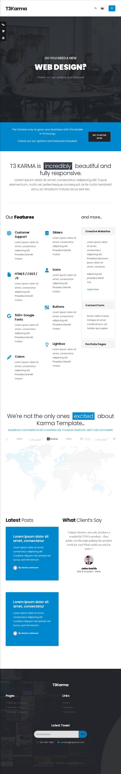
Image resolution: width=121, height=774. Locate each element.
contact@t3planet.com (72, 742)
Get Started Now (99, 137)
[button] (102, 8)
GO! (83, 734)
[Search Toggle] (95, 8)
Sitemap (68, 707)
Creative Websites (97, 231)
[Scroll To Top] (115, 770)
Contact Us (69, 712)
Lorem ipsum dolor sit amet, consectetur (31, 538)
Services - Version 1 (17, 702)
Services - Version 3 (18, 712)
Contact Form (94, 305)
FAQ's (67, 702)
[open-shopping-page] (3, 31)
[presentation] (8, 69)
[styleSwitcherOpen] (3, 24)
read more (93, 289)
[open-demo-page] (3, 38)
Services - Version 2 (18, 707)
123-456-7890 (47, 742)
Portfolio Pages (95, 344)
